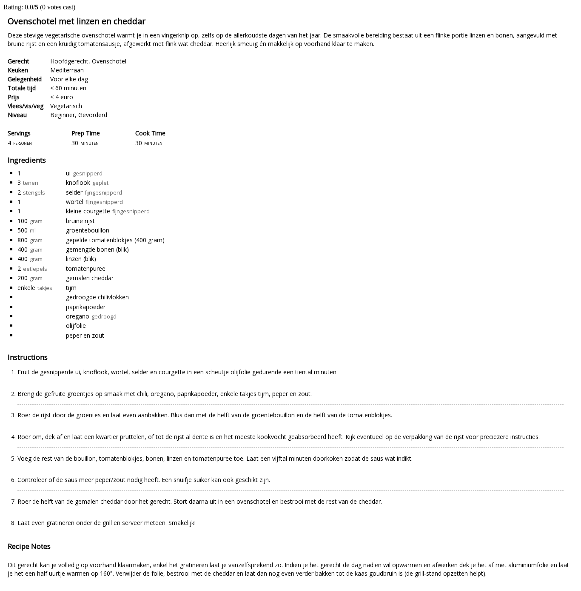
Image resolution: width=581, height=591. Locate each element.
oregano (77, 316)
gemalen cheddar (90, 278)
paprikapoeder (85, 307)
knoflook (78, 182)
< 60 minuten (68, 88)
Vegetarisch (66, 106)
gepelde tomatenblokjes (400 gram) (115, 240)
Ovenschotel (109, 61)
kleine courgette (88, 211)
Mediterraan (67, 70)
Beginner (62, 115)
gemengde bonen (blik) (97, 249)
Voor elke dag (69, 79)
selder (74, 192)
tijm (71, 288)
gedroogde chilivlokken (97, 297)
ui (68, 173)
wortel (74, 202)
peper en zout (85, 335)
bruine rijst (80, 221)
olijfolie (76, 325)
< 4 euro (61, 97)
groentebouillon (87, 230)
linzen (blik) (81, 259)
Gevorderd (92, 115)
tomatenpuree (85, 268)
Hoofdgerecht (69, 61)
